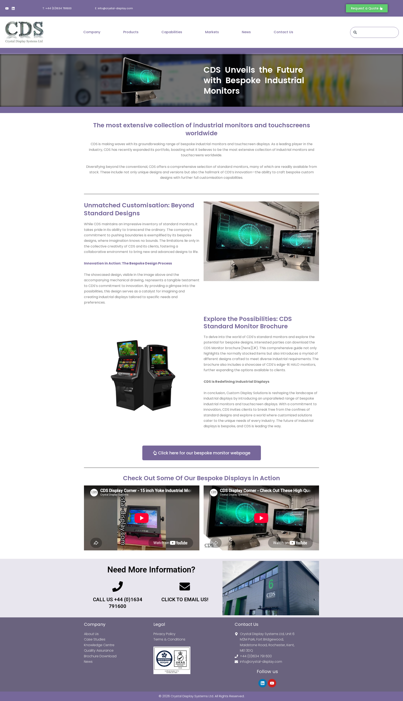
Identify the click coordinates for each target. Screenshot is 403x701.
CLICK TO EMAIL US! (184, 599)
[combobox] (374, 32)
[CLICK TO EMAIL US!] (184, 587)
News (246, 32)
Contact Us (283, 32)
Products (131, 32)
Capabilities (171, 32)
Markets (212, 32)
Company (91, 32)
